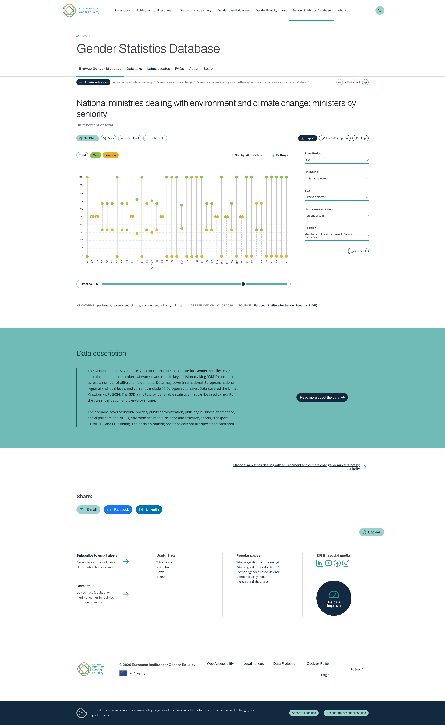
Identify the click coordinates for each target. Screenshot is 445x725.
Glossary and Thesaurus (252, 582)
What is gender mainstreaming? (257, 562)
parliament (104, 305)
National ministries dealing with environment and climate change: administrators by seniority (296, 466)
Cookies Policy (318, 663)
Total (82, 155)
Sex (307, 190)
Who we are (164, 562)
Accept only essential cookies (346, 713)
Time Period (313, 153)
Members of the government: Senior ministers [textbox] (328, 236)
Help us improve (334, 604)
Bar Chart (90, 138)
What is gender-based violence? (257, 567)
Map (111, 138)
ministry (165, 305)
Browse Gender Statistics (100, 69)
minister (178, 305)
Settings (282, 155)
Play (97, 284)
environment (150, 305)
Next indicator (365, 82)
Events (160, 577)
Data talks (134, 69)
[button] (88, 509)
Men (96, 155)
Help (363, 138)
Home (84, 36)
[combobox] (337, 160)
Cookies (374, 532)
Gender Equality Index (270, 10)
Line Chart (132, 138)
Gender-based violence (233, 10)
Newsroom (122, 10)
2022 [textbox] (308, 159)
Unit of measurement (319, 209)
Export (310, 138)
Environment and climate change (174, 82)
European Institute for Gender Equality (81, 10)
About (193, 69)
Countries (311, 172)
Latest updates (158, 69)
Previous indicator (339, 82)
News (160, 572)
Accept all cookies (304, 713)
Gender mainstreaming (195, 10)
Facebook (337, 563)
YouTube (328, 563)
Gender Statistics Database (311, 10)
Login (325, 675)
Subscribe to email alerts (96, 555)
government (121, 305)
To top (355, 669)
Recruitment (164, 567)
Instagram (345, 563)
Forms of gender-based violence (258, 572)
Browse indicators (96, 82)
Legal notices (253, 663)
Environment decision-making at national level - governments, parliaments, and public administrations (251, 82)
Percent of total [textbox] (315, 215)
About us (344, 10)
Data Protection (285, 663)
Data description (337, 138)
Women (111, 155)
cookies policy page (147, 710)
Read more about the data (319, 397)
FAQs (179, 69)
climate (135, 305)
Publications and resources (155, 10)
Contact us (85, 586)
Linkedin (319, 563)
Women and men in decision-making (132, 82)
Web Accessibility (220, 663)
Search (379, 10)
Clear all (360, 251)
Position (310, 227)
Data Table (157, 138)
